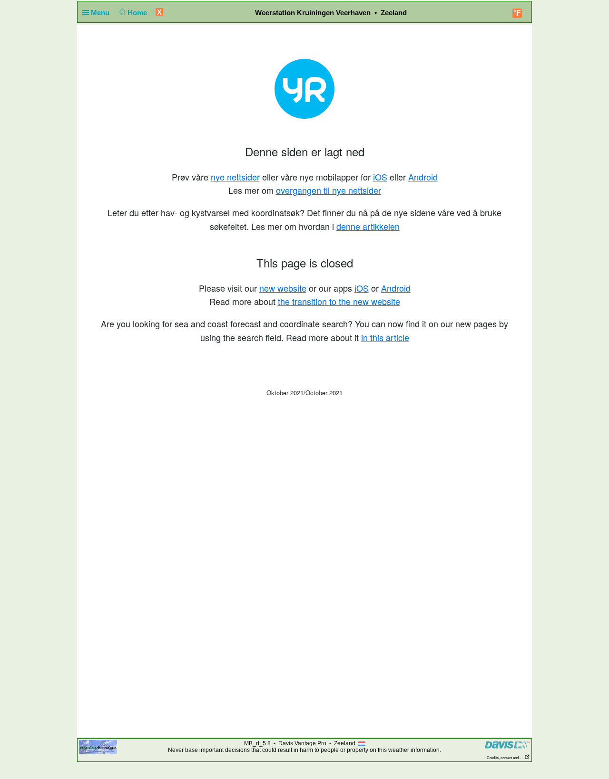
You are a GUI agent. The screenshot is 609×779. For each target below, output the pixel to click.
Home (138, 13)
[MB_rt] (98, 746)
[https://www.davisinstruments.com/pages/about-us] (507, 744)
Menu (101, 13)
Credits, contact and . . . (505, 758)
